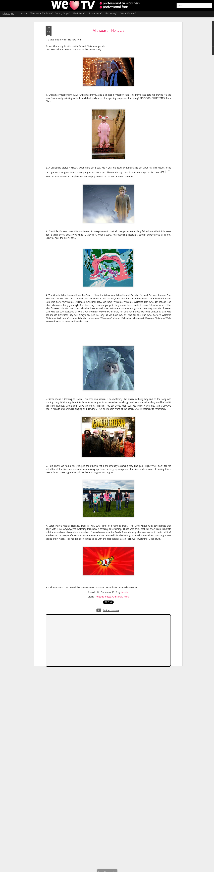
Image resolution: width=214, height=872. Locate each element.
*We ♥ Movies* (128, 13)
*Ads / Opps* (62, 13)
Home (24, 13)
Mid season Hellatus (108, 31)
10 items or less (103, 596)
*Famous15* (110, 13)
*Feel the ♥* (78, 13)
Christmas (117, 596)
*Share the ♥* (94, 13)
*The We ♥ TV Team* (41, 13)
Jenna (126, 596)
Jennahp (125, 592)
